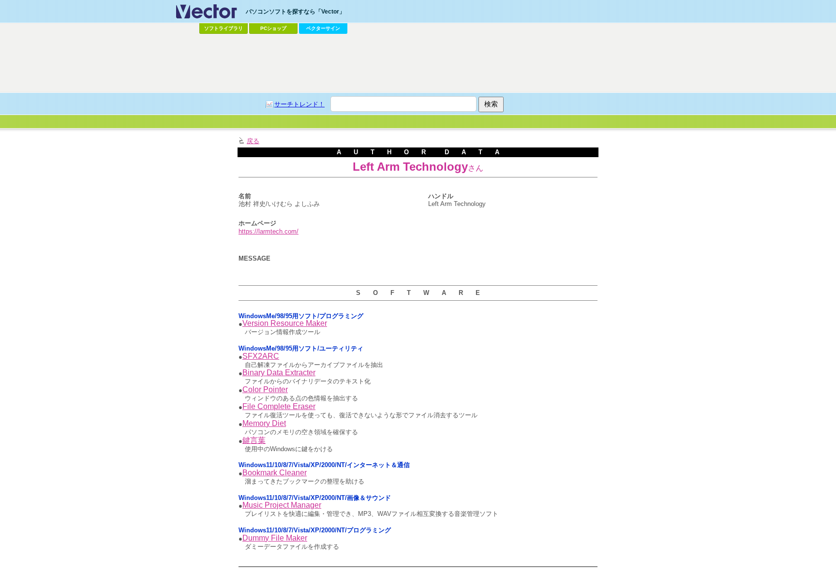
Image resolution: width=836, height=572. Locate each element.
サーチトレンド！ (299, 104)
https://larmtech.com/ (269, 231)
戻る (253, 141)
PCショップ (273, 28)
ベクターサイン (323, 28)
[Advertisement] (418, 63)
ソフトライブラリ (223, 28)
